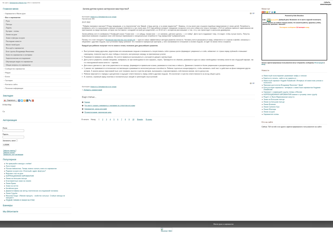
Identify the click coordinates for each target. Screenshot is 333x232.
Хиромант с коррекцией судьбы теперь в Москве (283, 92)
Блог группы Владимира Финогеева (20, 51)
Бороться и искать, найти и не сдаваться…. (281, 78)
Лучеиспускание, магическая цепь (97, 112)
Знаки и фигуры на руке (15, 38)
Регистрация (318, 63)
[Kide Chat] (275, 12)
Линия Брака (11, 183)
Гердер (87, 102)
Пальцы (9, 24)
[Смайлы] (267, 12)
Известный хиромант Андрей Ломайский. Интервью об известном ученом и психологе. (293, 82)
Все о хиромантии (12, 17)
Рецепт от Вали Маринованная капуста (279, 97)
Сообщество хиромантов (15, 69)
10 (133, 119)
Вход (263, 64)
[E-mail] (253, 14)
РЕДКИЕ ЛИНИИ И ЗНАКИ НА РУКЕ (20, 200)
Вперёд (140, 119)
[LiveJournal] (30, 100)
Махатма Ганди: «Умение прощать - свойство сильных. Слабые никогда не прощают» (35, 197)
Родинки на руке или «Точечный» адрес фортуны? (26, 171)
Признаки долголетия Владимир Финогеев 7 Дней (283, 85)
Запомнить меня (9, 141)
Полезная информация (14, 88)
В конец (149, 119)
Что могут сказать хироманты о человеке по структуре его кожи (109, 105)
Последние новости (13, 41)
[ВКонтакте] (19, 100)
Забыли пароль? (9, 151)
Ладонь (9, 28)
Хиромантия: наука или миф (95, 109)
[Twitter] (22, 100)
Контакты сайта (11, 84)
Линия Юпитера (270, 109)
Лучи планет (11, 166)
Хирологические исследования (18, 58)
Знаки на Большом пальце (274, 99)
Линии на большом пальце (16, 178)
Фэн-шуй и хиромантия (15, 48)
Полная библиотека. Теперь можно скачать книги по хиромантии (31, 169)
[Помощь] (272, 12)
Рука (8, 21)
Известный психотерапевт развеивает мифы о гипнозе (285, 76)
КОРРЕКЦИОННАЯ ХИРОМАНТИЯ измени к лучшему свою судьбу (290, 94)
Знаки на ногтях (12, 186)
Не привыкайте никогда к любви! (18, 164)
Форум (7, 73)
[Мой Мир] (27, 100)
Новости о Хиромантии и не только (103, 17)
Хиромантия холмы (271, 114)
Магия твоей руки (13, 45)
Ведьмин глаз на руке (14, 173)
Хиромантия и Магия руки (18, 3)
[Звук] (265, 12)
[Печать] (251, 14)
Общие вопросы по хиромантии (18, 65)
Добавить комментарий (93, 90)
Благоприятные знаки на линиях (18, 181)
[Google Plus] (32, 100)
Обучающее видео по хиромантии (19, 62)
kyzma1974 (274, 19)
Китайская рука (12, 188)
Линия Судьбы (11, 193)
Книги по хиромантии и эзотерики (19, 55)
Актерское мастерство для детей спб (120, 40)
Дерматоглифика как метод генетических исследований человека (32, 191)
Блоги (7, 77)
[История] (270, 12)
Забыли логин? (9, 152)
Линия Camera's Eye (271, 107)
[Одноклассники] (24, 100)
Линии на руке (11, 35)
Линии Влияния (270, 104)
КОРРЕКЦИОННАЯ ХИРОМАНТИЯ (20, 176)
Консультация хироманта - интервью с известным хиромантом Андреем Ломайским (292, 88)
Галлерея (9, 80)
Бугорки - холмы (12, 31)
